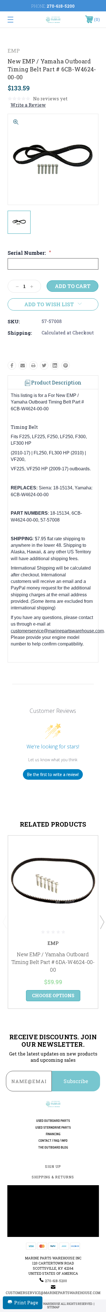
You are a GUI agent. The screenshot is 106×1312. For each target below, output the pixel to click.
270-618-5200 (61, 6)
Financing (53, 1134)
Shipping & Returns (53, 1177)
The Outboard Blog (53, 1147)
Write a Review (28, 105)
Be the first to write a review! (53, 774)
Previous (4, 922)
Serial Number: (29, 252)
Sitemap (53, 1307)
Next (102, 922)
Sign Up (53, 1166)
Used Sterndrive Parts (53, 1127)
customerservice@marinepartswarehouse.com (57, 630)
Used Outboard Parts (53, 1121)
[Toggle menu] (17, 19)
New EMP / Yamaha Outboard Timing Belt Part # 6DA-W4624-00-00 (53, 962)
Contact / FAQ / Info (53, 1141)
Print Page (26, 1302)
